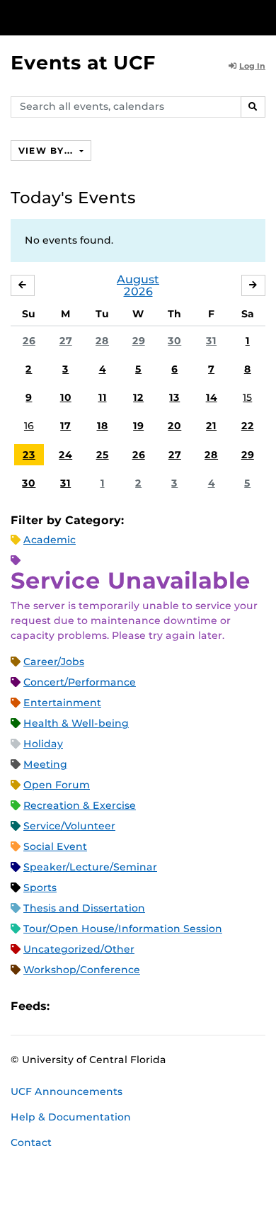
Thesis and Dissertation (84, 908)
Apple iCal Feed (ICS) (68, 1006)
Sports (40, 887)
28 (102, 340)
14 (211, 397)
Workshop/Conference (81, 969)
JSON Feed (164, 1006)
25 (102, 454)
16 (29, 425)
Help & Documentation (71, 1117)
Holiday (43, 743)
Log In (252, 66)
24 (65, 454)
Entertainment (62, 702)
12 (138, 397)
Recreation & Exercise (79, 805)
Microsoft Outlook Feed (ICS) (92, 1006)
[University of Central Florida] (107, 17)
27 (65, 340)
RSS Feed (116, 1006)
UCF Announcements (66, 1091)
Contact (31, 1142)
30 (174, 340)
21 (211, 425)
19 (138, 425)
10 (65, 397)
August (138, 279)
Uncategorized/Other (78, 949)
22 (247, 425)
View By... (47, 150)
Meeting (45, 764)
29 (138, 340)
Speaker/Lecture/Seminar (90, 867)
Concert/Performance (79, 682)
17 (65, 425)
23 (29, 454)
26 (29, 340)
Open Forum (56, 784)
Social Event (55, 846)
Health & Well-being (76, 723)
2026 (138, 291)
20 (174, 425)
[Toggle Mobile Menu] (261, 17)
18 (102, 425)
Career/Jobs (53, 661)
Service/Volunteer (69, 825)
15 (247, 397)
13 (174, 397)
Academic (49, 539)
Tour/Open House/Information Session (122, 928)
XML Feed (140, 1006)
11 (102, 397)
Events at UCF (83, 62)
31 (211, 340)
